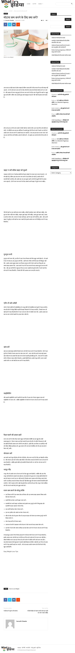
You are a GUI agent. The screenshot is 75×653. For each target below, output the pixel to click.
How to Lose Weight (14, 588)
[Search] (72, 3)
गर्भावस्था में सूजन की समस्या (10, 611)
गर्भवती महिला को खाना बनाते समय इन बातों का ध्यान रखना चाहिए (37, 612)
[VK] (14, 24)
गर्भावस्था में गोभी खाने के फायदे (58, 37)
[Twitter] (10, 24)
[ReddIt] (18, 24)
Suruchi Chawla (9, 20)
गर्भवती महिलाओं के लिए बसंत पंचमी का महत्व (61, 55)
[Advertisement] (26, 73)
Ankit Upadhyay (56, 120)
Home (5, 11)
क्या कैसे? (10, 11)
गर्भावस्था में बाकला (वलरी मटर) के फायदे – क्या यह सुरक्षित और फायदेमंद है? (61, 46)
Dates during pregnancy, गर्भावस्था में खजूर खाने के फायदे (61, 51)
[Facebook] (5, 24)
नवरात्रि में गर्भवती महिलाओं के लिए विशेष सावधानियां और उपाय (60, 41)
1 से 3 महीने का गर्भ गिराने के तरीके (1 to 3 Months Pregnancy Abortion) (60, 102)
